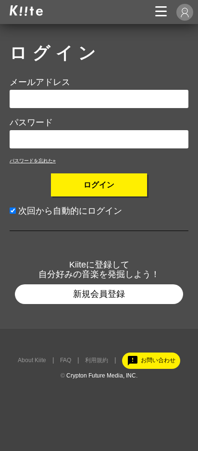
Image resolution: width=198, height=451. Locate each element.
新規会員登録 (99, 294)
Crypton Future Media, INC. (101, 375)
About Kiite (32, 360)
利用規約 (96, 360)
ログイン (99, 185)
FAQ (65, 360)
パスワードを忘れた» (33, 160)
